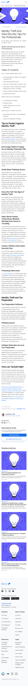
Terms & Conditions (20, 660)
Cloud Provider (19, 650)
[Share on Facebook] (2, 422)
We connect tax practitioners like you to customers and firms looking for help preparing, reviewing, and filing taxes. (12, 388)
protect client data (8, 273)
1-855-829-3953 (6, 603)
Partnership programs (4, 628)
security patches (13, 238)
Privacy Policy (19, 656)
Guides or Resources (4, 661)
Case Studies (5, 657)
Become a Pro (19, 628)
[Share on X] (7, 422)
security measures (10, 139)
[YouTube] (13, 591)
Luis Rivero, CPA (7, 41)
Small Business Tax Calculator (6, 647)
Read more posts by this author (13, 415)
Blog (2, 5)
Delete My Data (19, 667)
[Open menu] (25, 2)
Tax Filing (4, 615)
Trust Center (18, 653)
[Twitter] (6, 591)
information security (15, 255)
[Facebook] (2, 591)
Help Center (4, 651)
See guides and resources (14, 439)
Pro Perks (17, 625)
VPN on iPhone (12, 240)
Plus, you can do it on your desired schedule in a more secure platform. (12, 398)
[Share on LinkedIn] (4, 422)
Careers (17, 635)
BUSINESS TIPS (21, 408)
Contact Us (21, 441)
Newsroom (18, 621)
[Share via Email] (9, 422)
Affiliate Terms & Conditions (19, 663)
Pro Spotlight (18, 631)
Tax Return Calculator (4, 643)
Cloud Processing (20, 647)
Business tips (9, 5)
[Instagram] (9, 591)
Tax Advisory (5, 618)
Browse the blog (14, 435)
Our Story (18, 615)
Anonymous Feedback (18, 643)
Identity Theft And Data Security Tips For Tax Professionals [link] (20, 5)
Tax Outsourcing (5, 621)
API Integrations (5, 625)
